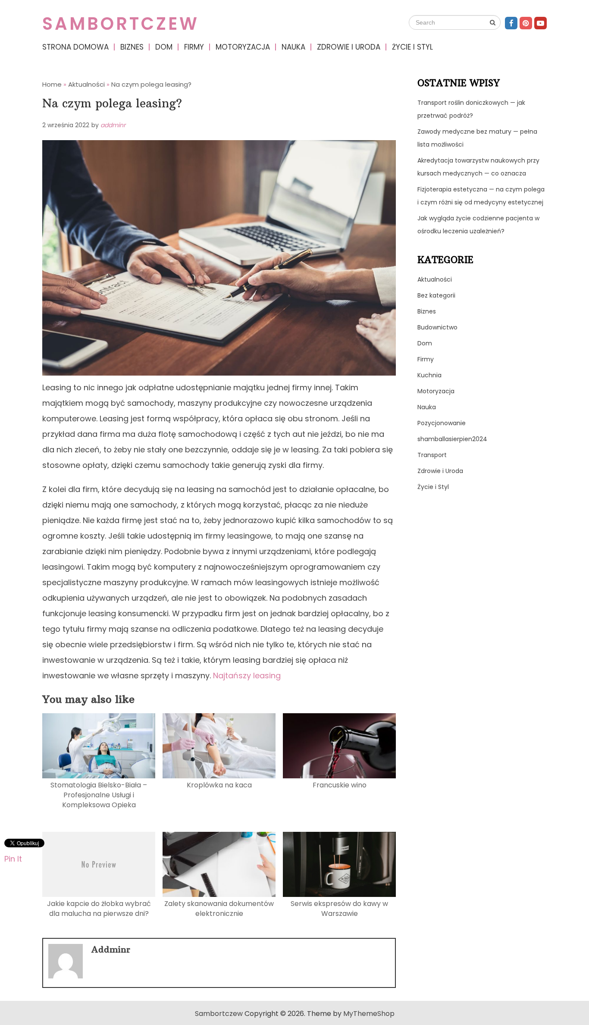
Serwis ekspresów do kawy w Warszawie (339, 908)
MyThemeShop (369, 1014)
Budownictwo (437, 327)
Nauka (293, 47)
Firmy (194, 47)
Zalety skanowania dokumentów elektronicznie (219, 908)
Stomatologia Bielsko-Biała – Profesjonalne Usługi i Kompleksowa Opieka (98, 795)
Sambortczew (120, 24)
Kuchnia (429, 375)
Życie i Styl (412, 47)
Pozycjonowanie (441, 423)
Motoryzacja (243, 47)
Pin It (13, 858)
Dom (163, 47)
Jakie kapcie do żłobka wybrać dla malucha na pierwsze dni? (99, 908)
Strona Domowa (75, 47)
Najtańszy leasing (247, 675)
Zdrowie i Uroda (348, 47)
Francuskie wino (340, 785)
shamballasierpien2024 (452, 439)
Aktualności (434, 279)
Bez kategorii (436, 295)
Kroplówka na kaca (219, 785)
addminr (112, 125)
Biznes (132, 47)
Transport (432, 455)
